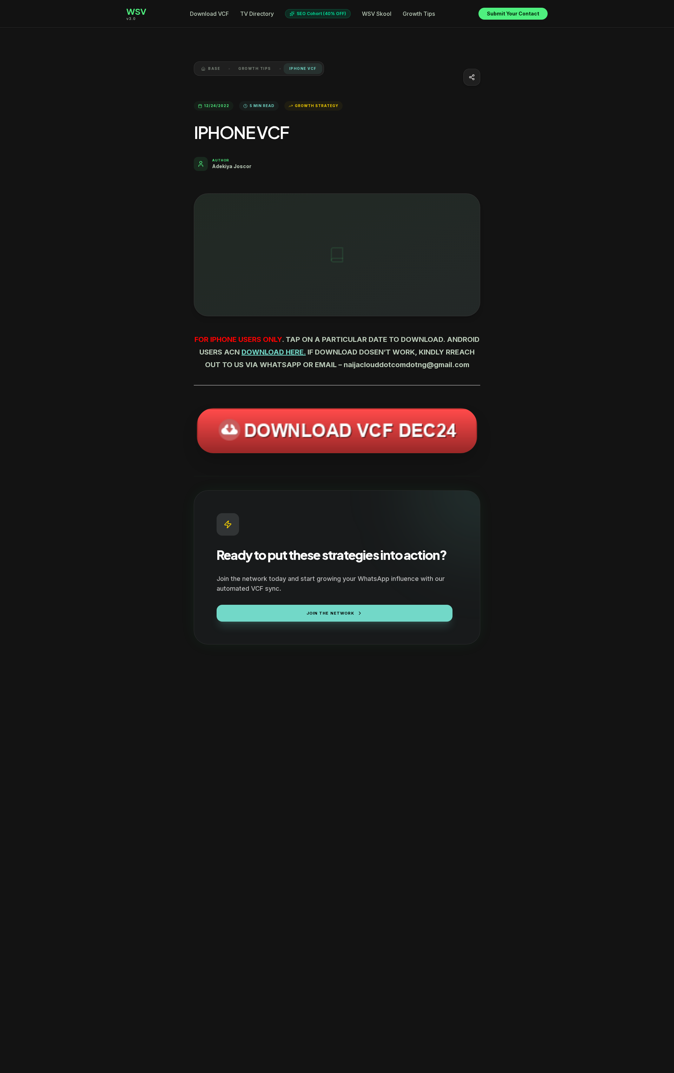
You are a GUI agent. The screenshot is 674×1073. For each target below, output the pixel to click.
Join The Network (330, 613)
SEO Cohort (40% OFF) (321, 13)
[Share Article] (471, 77)
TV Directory (257, 13)
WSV (136, 11)
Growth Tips (419, 13)
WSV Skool (376, 13)
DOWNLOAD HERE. (274, 352)
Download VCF (209, 13)
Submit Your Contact (513, 13)
